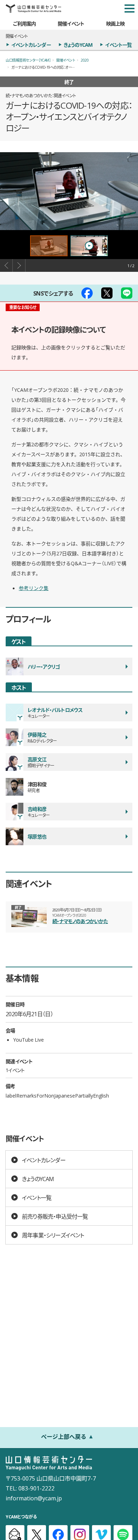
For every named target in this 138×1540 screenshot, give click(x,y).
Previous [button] (6, 265)
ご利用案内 (24, 23)
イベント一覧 (118, 44)
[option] (69, 191)
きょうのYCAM (78, 44)
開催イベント (71, 23)
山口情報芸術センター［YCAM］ (28, 60)
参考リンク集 (33, 587)
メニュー (129, 8)
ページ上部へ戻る (63, 1436)
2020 (84, 60)
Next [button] (19, 265)
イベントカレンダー (31, 44)
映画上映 (115, 23)
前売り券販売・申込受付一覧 (55, 1216)
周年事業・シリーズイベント (53, 1235)
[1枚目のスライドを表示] (49, 246)
